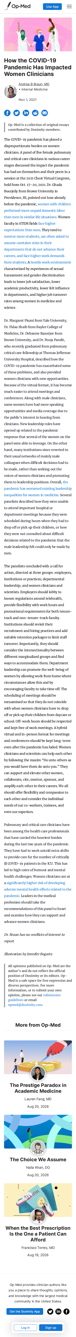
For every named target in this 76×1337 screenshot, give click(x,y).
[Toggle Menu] (69, 6)
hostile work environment (51, 262)
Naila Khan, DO (38, 1167)
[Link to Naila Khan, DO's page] (38, 1148)
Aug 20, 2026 (26, 1106)
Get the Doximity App (25, 1311)
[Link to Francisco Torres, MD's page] (38, 1216)
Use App (52, 6)
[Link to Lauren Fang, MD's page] (38, 1073)
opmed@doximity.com (25, 1005)
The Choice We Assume (38, 1159)
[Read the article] (38, 1057)
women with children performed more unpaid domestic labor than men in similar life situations (37, 210)
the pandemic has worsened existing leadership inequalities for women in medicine (38, 488)
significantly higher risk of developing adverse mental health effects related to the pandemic (38, 889)
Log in (25, 1328)
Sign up (50, 1328)
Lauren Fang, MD (38, 1099)
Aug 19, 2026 (26, 1254)
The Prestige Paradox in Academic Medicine (38, 1088)
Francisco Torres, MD (38, 1248)
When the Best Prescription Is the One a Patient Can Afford (38, 1234)
